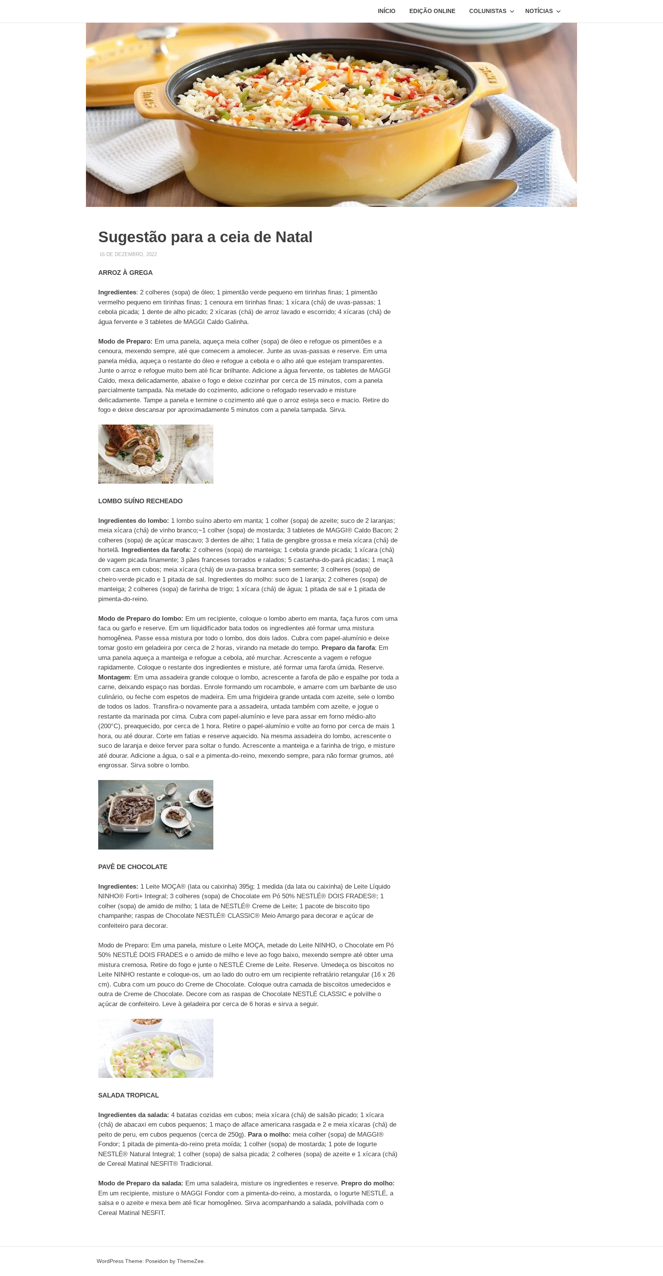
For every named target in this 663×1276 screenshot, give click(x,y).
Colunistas (487, 11)
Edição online (432, 11)
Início (387, 11)
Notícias (539, 11)
